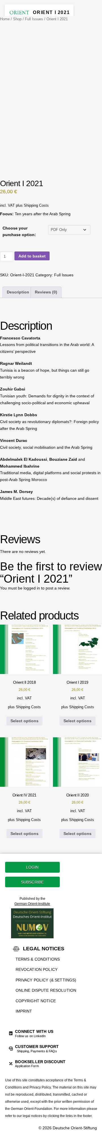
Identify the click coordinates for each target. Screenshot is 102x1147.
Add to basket (32, 256)
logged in (32, 588)
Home (5, 19)
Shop (17, 19)
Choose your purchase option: (19, 231)
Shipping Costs (36, 206)
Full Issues (34, 19)
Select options (24, 721)
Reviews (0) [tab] (46, 292)
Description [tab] (18, 292)
